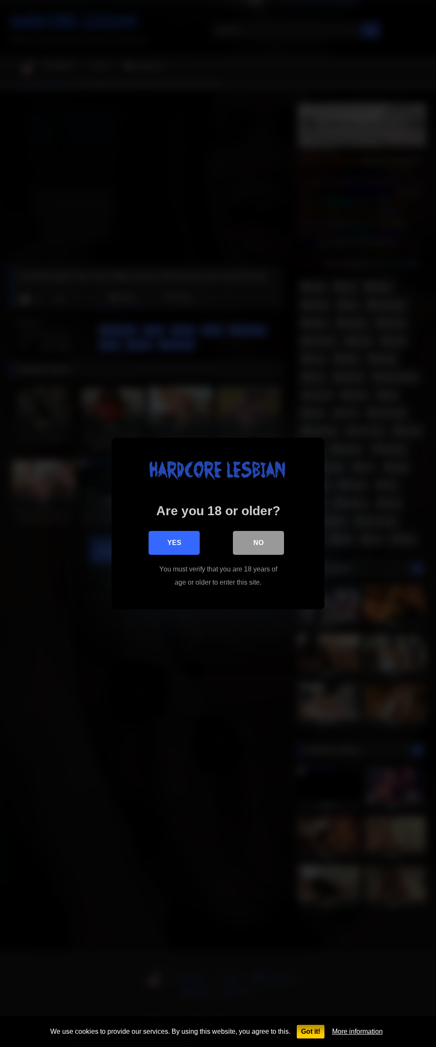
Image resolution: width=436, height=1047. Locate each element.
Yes (174, 542)
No (258, 542)
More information (357, 1031)
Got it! (310, 1031)
